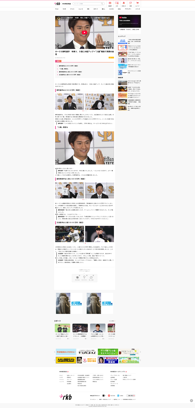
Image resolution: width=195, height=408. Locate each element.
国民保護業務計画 (82, 381)
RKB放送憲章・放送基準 (83, 375)
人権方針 (125, 377)
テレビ (56, 9)
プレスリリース (114, 383)
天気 (88, 9)
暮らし (103, 9)
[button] (54, 352)
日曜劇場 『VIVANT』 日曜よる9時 (129, 29)
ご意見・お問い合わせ (98, 375)
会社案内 (69, 383)
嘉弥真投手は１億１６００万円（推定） (70, 72)
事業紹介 (69, 377)
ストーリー (69, 379)
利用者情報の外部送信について (129, 399)
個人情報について (127, 375)
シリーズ (138, 9)
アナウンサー (128, 9)
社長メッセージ (70, 375)
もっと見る (111, 320)
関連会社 (95, 381)
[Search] (102, 4)
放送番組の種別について (83, 377)
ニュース (81, 9)
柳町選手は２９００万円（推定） (68, 66)
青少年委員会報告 (82, 385)
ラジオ (64, 9)
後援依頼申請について (98, 377)
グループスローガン (115, 375)
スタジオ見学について (98, 379)
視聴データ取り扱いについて (105, 399)
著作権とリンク (117, 399)
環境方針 (80, 383)
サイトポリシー (93, 399)
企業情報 (112, 377)
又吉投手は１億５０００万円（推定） (69, 75)
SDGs (119, 9)
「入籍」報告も (62, 69)
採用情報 (69, 381)
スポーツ (95, 9)
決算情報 (112, 385)
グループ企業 (113, 379)
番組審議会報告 (81, 379)
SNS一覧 (130, 395)
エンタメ (111, 9)
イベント (72, 9)
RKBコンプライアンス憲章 (129, 379)
